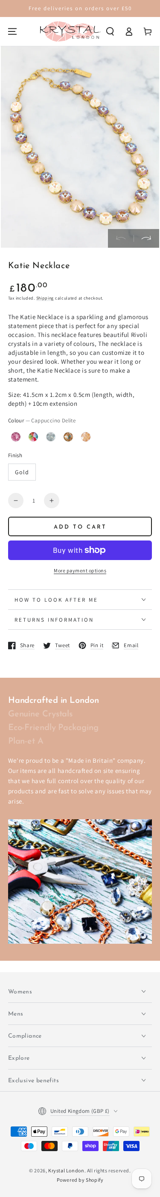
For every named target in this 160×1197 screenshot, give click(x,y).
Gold (22, 472)
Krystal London (66, 1170)
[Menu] (12, 31)
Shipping (45, 298)
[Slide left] (121, 238)
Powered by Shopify (80, 1180)
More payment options (80, 570)
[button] (110, 31)
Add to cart (80, 527)
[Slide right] (146, 238)
